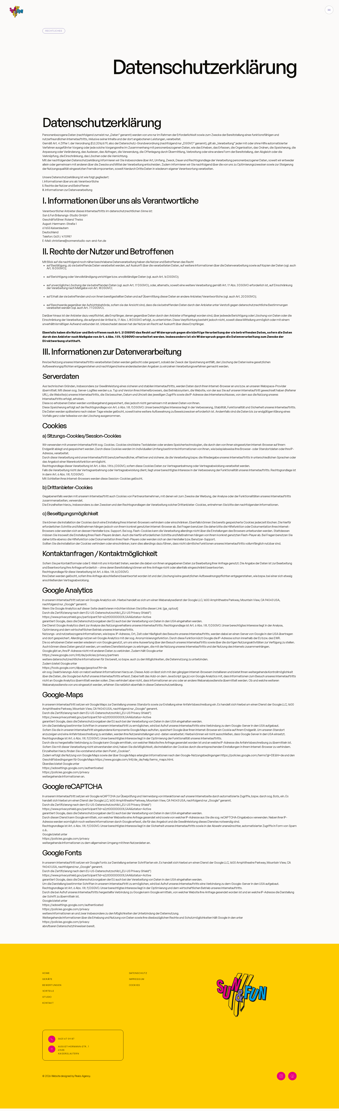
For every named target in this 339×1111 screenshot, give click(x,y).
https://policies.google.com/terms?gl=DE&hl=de (252, 755)
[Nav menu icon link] (329, 10)
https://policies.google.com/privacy (65, 772)
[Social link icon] (281, 1076)
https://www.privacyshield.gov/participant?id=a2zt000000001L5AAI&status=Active (96, 617)
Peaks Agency (82, 1075)
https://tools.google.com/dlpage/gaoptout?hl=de (74, 667)
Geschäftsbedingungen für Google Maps (68, 759)
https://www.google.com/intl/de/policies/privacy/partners (80, 655)
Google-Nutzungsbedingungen (200, 755)
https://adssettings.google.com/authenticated (72, 768)
